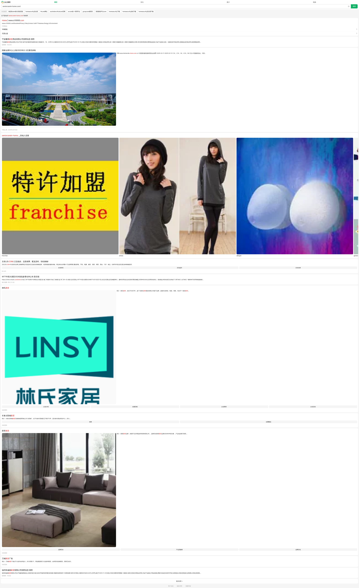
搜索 (354, 6)
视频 (314, 2)
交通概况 (268, 422)
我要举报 (188, 586)
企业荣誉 (224, 406)
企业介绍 (46, 406)
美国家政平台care (101, 11)
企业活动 (313, 406)
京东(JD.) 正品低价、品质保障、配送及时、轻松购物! (25, 261)
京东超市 (179, 267)
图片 (228, 2)
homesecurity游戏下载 (129, 11)
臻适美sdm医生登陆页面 (16, 11)
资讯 (142, 2)
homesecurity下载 (114, 11)
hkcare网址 (43, 11)
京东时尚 (60, 267)
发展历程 (135, 406)
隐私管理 (179, 586)
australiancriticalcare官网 (57, 11)
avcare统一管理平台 (74, 11)
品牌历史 (60, 549)
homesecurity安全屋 (32, 11)
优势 (90, 422)
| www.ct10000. (13, 20)
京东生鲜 (298, 267)
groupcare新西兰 (88, 11)
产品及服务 (179, 549)
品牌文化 (298, 549)
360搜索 (6, 2)
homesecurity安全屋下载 (146, 11)
